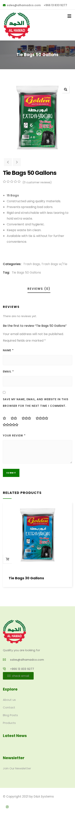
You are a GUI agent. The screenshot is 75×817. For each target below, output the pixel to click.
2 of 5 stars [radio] (15, 418)
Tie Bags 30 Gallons (26, 578)
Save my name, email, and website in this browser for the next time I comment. (35, 402)
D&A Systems (44, 796)
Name (8, 350)
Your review (14, 435)
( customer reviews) (37, 182)
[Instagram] (7, 807)
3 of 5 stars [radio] (28, 418)
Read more (7, 559)
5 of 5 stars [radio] (12, 424)
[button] (65, 89)
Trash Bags (31, 264)
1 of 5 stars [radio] (6, 418)
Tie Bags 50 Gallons (26, 272)
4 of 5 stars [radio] (43, 418)
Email (8, 371)
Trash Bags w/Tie (54, 264)
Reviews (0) (39, 288)
